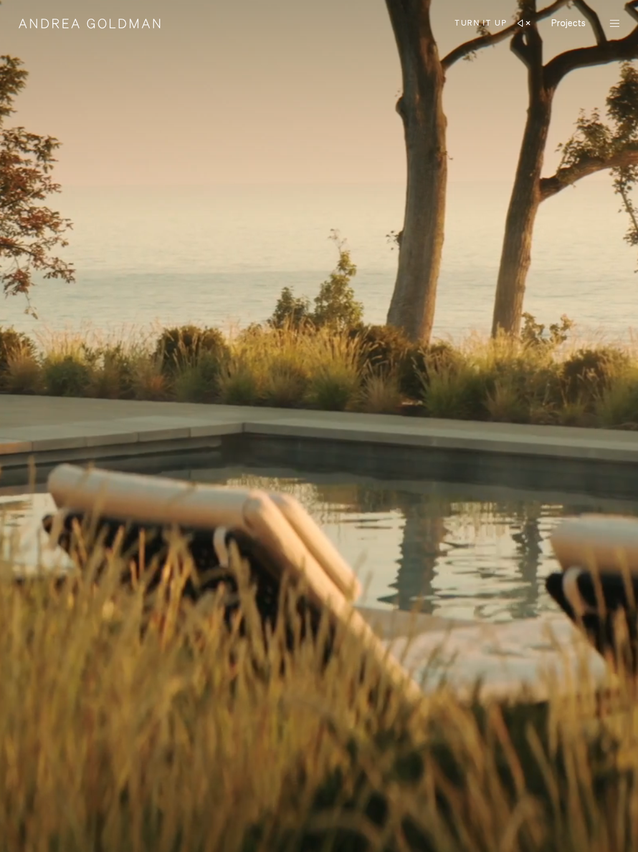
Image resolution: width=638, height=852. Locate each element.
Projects (568, 22)
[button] (490, 23)
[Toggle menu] (614, 24)
